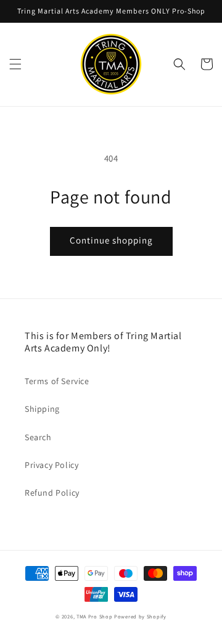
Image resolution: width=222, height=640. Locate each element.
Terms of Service (57, 381)
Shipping (42, 408)
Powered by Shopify (140, 616)
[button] (15, 64)
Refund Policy (52, 492)
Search (38, 437)
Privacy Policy (51, 464)
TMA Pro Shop (94, 616)
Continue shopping (111, 240)
